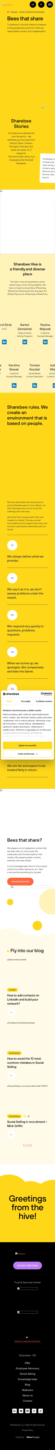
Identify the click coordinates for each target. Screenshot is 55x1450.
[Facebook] (27, 1411)
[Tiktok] (40, 1411)
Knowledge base (20, 881)
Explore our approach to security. (27, 1341)
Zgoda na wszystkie (27, 745)
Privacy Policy (27, 1430)
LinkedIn (12, 990)
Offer (27, 1363)
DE (33, 4)
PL (41, 4)
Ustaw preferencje (26, 754)
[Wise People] (32, 1437)
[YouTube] (21, 1411)
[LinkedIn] (14, 1411)
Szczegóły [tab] (25, 701)
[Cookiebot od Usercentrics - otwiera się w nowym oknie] (41, 694)
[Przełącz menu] (50, 4)
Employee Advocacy (27, 1368)
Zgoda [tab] (9, 701)
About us (28, 1395)
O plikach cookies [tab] (44, 701)
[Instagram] (34, 1411)
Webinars (27, 1390)
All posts (27, 1145)
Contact (27, 1400)
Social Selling (14, 1053)
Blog (27, 1384)
